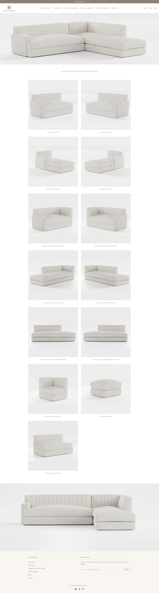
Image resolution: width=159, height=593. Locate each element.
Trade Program (33, 571)
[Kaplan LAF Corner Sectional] (53, 218)
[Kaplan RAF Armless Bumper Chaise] (53, 332)
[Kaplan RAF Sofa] (106, 105)
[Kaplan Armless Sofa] (53, 446)
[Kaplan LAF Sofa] (53, 105)
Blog (29, 575)
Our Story (31, 565)
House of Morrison (77, 585)
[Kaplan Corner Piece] (53, 389)
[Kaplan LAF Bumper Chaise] (53, 275)
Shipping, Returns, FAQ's (36, 568)
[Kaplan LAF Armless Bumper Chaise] (106, 332)
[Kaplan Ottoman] (106, 389)
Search (30, 578)
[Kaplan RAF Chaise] (106, 162)
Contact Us (32, 562)
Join (126, 569)
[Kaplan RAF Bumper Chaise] (106, 275)
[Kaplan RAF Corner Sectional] (106, 218)
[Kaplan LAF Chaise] (53, 162)
